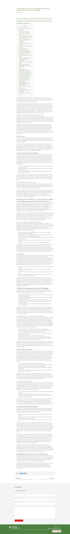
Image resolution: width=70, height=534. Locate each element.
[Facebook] (20, 473)
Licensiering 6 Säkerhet (23, 48)
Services (38, 2)
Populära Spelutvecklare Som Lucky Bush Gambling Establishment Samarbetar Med (25, 59)
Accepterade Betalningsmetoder (24, 51)
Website (16, 501)
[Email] (26, 473)
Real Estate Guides (45, 2)
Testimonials (53, 2)
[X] (22, 473)
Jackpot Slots (21, 42)
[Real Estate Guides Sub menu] (49, 2)
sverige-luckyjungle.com (27, 122)
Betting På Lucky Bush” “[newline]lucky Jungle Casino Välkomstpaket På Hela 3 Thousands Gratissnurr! (25, 37)
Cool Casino (21, 30)
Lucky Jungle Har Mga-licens (24, 82)
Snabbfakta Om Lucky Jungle (24, 64)
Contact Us (59, 2)
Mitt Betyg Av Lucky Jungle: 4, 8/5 (25, 70)
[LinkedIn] (24, 473)
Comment (16, 506)
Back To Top (56, 531)
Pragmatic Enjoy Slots (22, 69)
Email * (16, 497)
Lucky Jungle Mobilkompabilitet (24, 31)
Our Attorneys (33, 2)
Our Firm (27, 2)
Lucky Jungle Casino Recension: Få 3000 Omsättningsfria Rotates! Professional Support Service (25, 77)
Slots (20, 68)
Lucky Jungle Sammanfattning (24, 74)
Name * (16, 493)
